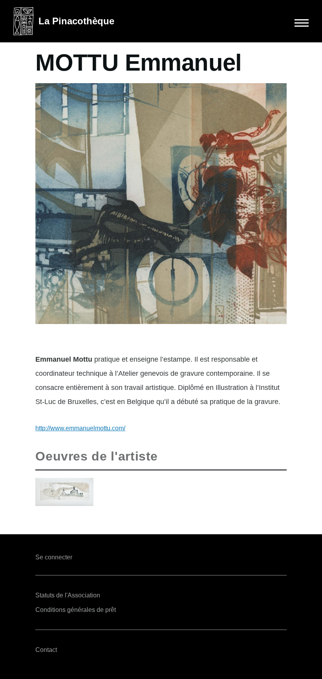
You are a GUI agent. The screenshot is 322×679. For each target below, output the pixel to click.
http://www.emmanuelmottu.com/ (80, 428)
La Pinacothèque (76, 21)
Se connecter (53, 557)
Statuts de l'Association (67, 595)
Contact (46, 649)
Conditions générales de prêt (75, 609)
